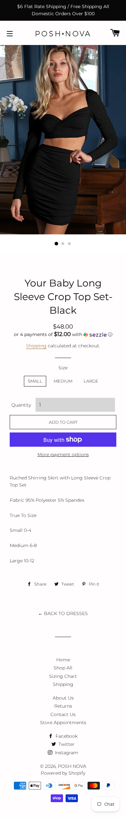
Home (63, 660)
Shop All (63, 668)
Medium (63, 381)
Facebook (66, 736)
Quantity (21, 405)
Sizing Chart (63, 676)
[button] (63, 334)
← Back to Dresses (63, 613)
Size (63, 368)
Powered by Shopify (63, 773)
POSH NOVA (72, 766)
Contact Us (63, 714)
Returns (63, 706)
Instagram (66, 753)
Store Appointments (63, 722)
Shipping (36, 346)
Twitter (66, 744)
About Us (63, 698)
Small (35, 381)
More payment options (63, 454)
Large (91, 381)
